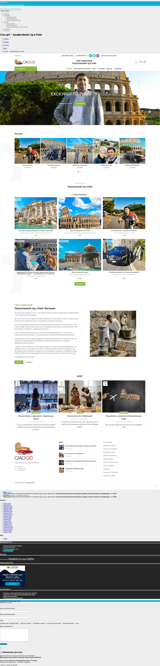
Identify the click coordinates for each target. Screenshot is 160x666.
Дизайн (5, 22)
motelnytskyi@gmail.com (17, 5)
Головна (6, 14)
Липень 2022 (7, 513)
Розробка (6, 15)
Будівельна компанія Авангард (13, 598)
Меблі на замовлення (10, 596)
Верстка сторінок (12, 25)
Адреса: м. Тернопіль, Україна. (12, 546)
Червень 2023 (7, 508)
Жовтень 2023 (7, 507)
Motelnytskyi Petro (10, 8)
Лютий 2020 (7, 519)
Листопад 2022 (8, 511)
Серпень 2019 (7, 522)
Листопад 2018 (8, 527)
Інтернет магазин (4, 559)
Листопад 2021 (8, 514)
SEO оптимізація (12, 18)
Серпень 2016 (7, 530)
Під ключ (6, 45)
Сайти (5, 48)
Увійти (5, 539)
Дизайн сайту (11, 24)
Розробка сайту (11, 17)
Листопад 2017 (8, 529)
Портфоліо (6, 29)
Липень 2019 (7, 524)
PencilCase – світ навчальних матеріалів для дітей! (19, 594)
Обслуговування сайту (14, 20)
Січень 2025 (7, 503)
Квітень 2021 (7, 516)
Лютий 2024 (7, 505)
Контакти (6, 30)
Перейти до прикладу (11, 665)
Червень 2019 (7, 526)
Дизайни (6, 42)
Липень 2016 (7, 532)
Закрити (3, 665)
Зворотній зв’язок (8, 551)
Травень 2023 (7, 510)
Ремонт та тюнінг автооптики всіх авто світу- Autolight (20, 593)
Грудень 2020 (7, 518)
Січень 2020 (7, 521)
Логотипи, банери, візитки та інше (17, 27)
